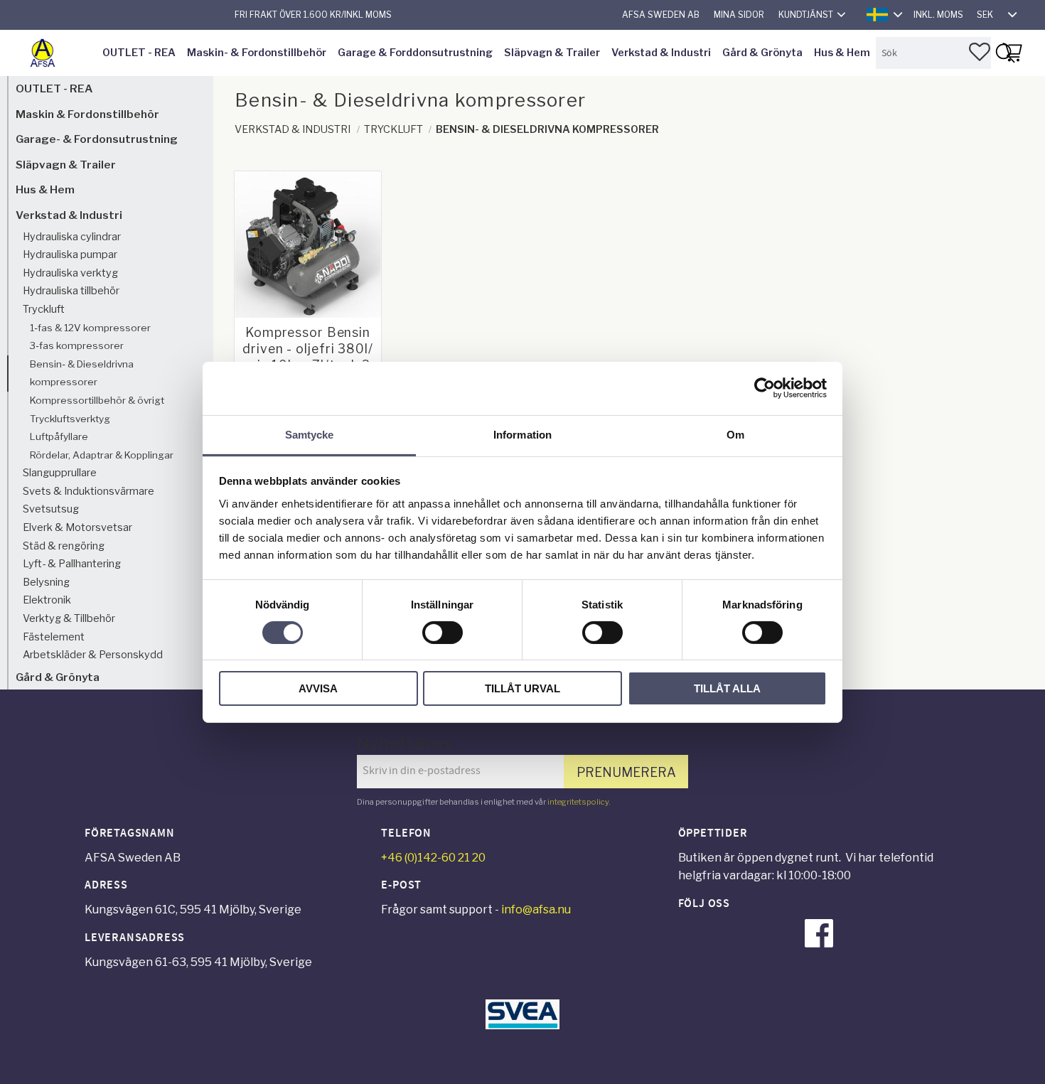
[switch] (442, 632)
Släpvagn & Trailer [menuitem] (552, 52)
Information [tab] (522, 434)
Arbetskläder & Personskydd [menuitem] (93, 654)
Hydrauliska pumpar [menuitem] (70, 254)
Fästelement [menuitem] (54, 636)
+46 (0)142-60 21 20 (433, 857)
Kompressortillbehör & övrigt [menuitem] (97, 400)
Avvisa (318, 688)
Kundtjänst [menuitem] (805, 14)
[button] (979, 52)
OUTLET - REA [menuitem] (139, 52)
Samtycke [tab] (309, 434)
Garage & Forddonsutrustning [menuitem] (415, 52)
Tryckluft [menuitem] (44, 309)
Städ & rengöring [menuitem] (63, 546)
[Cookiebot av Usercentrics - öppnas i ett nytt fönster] (764, 388)
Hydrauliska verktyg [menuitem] (70, 273)
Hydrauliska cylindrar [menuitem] (72, 236)
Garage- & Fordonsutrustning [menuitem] (97, 139)
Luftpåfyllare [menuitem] (59, 436)
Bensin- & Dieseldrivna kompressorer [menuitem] (82, 373)
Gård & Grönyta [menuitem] (762, 52)
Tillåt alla (727, 688)
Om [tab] (735, 434)
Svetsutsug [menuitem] (51, 509)
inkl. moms (938, 14)
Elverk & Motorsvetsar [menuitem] (77, 527)
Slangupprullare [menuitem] (60, 472)
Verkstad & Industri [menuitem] (661, 52)
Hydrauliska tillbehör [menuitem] (71, 290)
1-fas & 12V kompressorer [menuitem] (90, 327)
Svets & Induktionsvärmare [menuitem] (88, 491)
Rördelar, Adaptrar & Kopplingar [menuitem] (101, 455)
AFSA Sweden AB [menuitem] (661, 14)
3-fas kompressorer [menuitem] (77, 345)
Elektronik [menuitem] (47, 600)
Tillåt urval (522, 688)
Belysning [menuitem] (46, 582)
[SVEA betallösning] (522, 1025)
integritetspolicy (578, 802)
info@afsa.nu (536, 909)
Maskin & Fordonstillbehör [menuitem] (87, 114)
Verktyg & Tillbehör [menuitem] (69, 618)
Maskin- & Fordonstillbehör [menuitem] (256, 52)
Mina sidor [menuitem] (739, 14)
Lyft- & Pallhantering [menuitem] (72, 563)
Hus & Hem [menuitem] (842, 52)
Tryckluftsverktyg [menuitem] (70, 418)
